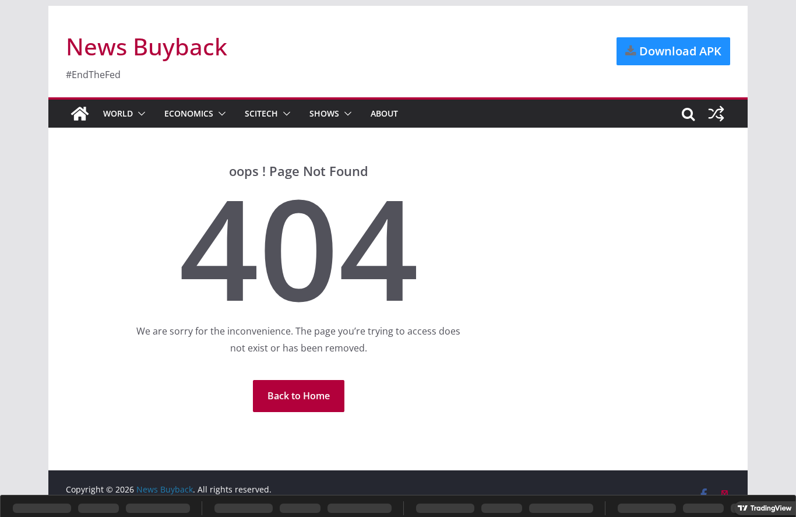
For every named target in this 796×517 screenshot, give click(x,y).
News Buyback (146, 46)
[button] (139, 113)
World (118, 113)
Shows (324, 113)
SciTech (261, 113)
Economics (188, 113)
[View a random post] (716, 114)
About (384, 113)
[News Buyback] (80, 114)
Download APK (678, 51)
